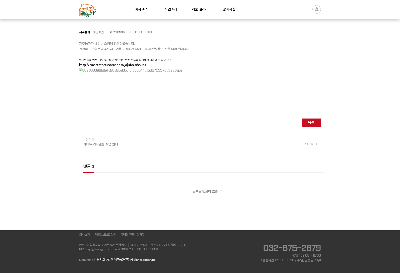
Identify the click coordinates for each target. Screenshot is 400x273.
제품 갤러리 (200, 9)
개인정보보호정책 (105, 234)
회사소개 (84, 234)
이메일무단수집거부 (132, 234)
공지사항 (229, 9)
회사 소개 (141, 9)
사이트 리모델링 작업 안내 (200, 144)
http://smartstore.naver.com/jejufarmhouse (112, 65)
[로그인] (316, 9)
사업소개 (171, 9)
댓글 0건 (98, 32)
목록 (311, 123)
